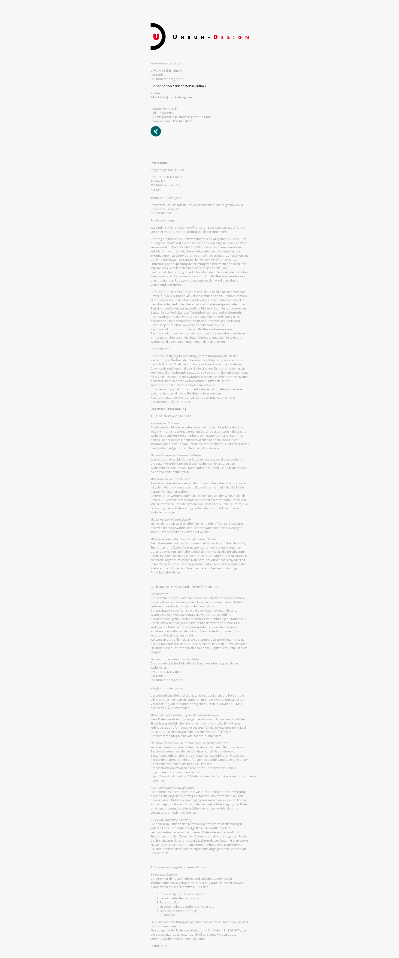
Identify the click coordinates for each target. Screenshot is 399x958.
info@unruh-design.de (176, 97)
